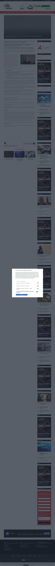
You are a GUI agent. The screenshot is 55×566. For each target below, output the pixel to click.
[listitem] (27, 281)
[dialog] (27, 283)
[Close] (41, 270)
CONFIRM (21, 294)
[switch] (37, 283)
